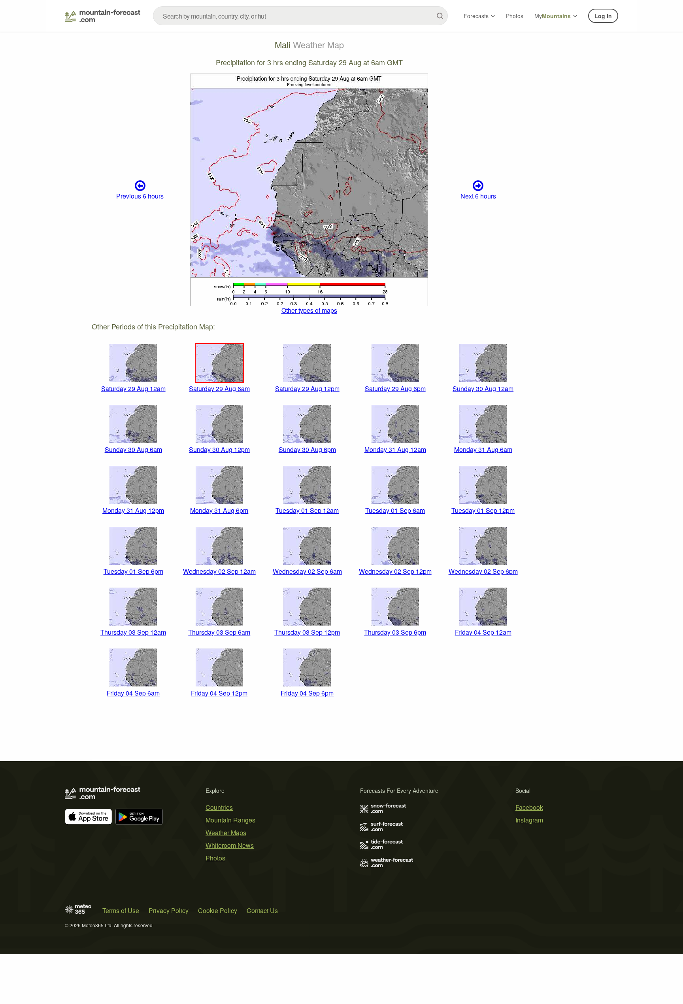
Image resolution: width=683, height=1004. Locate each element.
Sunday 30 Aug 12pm (219, 449)
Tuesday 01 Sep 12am (307, 510)
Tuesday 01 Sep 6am (395, 510)
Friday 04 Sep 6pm (307, 693)
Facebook (529, 807)
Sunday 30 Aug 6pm (307, 449)
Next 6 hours (478, 195)
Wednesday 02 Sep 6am (307, 571)
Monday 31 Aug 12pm (133, 510)
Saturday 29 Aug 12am (133, 388)
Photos (514, 16)
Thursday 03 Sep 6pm (395, 632)
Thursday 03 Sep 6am (219, 632)
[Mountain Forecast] (102, 15)
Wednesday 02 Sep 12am (219, 571)
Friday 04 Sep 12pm (219, 693)
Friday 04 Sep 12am (483, 632)
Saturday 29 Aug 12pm (307, 388)
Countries (219, 807)
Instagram (529, 819)
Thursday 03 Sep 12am (133, 632)
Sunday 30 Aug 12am (483, 388)
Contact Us (262, 910)
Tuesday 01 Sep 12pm (483, 510)
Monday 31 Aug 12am (395, 449)
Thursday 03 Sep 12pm (307, 632)
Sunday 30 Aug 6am (133, 449)
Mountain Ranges (230, 819)
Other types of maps (309, 310)
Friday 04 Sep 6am (133, 693)
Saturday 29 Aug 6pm (395, 388)
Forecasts (476, 16)
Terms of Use (120, 910)
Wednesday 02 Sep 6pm (483, 571)
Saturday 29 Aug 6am (219, 388)
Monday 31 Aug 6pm (219, 510)
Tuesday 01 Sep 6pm (133, 571)
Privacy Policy (169, 910)
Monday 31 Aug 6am (483, 449)
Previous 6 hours (140, 195)
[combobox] (300, 15)
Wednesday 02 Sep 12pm (395, 571)
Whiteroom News (230, 845)
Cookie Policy (217, 910)
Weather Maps (226, 832)
